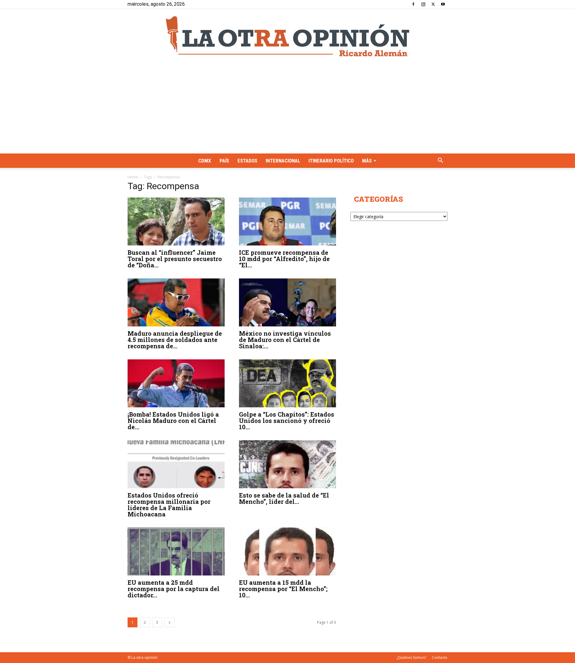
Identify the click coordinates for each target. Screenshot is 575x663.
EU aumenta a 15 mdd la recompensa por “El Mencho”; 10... (283, 588)
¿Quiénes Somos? (411, 657)
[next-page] (169, 622)
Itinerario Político (331, 161)
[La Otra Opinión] (287, 36)
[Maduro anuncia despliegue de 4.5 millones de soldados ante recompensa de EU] (176, 302)
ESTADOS (247, 161)
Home (133, 177)
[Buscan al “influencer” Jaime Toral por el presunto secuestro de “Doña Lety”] (176, 221)
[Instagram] (423, 4)
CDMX (204, 161)
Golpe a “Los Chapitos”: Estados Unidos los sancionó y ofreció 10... (286, 420)
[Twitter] (433, 4)
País (224, 161)
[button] (440, 161)
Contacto (439, 657)
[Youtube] (442, 4)
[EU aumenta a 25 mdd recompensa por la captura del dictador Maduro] (176, 551)
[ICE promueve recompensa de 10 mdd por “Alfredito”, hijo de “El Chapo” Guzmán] (287, 221)
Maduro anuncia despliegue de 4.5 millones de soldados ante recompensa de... (175, 339)
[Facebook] (413, 4)
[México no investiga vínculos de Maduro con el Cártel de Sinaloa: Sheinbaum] (287, 302)
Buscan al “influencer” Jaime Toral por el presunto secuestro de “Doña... (175, 258)
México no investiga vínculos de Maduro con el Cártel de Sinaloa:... (285, 339)
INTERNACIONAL (283, 161)
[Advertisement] (287, 108)
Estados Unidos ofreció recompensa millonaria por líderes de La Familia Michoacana (169, 504)
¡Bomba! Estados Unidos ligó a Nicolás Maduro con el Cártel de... (173, 420)
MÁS (367, 161)
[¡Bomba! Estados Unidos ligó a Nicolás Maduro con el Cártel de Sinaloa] (176, 383)
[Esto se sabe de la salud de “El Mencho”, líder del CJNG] (287, 464)
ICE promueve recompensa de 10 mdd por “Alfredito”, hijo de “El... (284, 258)
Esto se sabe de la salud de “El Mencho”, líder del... (284, 498)
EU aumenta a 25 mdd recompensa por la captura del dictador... (174, 588)
